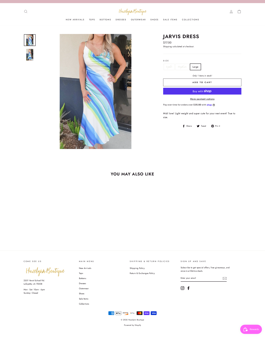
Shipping (167, 46)
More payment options (202, 99)
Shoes (154, 19)
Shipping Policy (137, 268)
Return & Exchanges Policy (142, 273)
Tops (92, 19)
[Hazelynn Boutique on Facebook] (188, 288)
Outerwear (138, 19)
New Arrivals (75, 19)
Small (169, 67)
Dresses (121, 19)
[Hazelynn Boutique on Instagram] (182, 288)
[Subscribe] (225, 278)
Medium (182, 67)
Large (195, 67)
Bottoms (105, 19)
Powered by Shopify (132, 325)
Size (166, 60)
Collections (190, 19)
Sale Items (170, 19)
